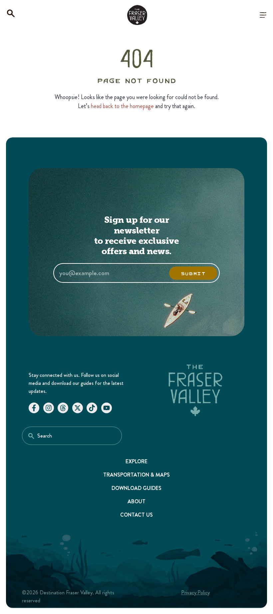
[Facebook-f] (34, 408)
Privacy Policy (195, 592)
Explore (137, 461)
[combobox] (72, 436)
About (136, 501)
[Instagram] (48, 408)
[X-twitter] (77, 408)
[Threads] (63, 408)
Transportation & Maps (136, 475)
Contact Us (136, 515)
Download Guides (136, 488)
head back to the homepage (122, 106)
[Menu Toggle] (263, 15)
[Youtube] (106, 408)
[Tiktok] (92, 408)
